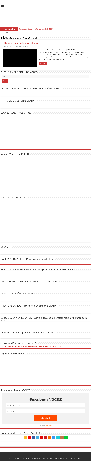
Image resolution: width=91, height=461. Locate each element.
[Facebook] (33, 437)
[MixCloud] (66, 437)
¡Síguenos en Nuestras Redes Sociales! (20, 433)
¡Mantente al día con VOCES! (15, 390)
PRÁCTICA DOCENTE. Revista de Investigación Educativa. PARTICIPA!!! (36, 269)
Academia (19, 47)
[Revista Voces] (45, 12)
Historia (25, 47)
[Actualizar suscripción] (90, 37)
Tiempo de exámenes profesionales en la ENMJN (36, 29)
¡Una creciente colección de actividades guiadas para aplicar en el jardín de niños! (31, 346)
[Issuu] (62, 437)
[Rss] (25, 437)
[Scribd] (58, 437)
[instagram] (53, 437)
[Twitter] (37, 437)
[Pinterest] (41, 437)
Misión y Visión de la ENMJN (14, 154)
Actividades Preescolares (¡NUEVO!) (18, 343)
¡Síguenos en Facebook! (12, 353)
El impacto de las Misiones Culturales (21, 43)
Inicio (2, 33)
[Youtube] (45, 437)
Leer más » (43, 63)
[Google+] (29, 437)
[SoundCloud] (49, 437)
